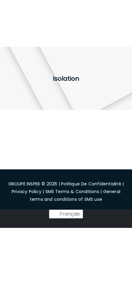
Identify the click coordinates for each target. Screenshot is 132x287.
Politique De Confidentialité (91, 184)
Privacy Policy (26, 191)
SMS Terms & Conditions (72, 191)
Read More (32, 162)
